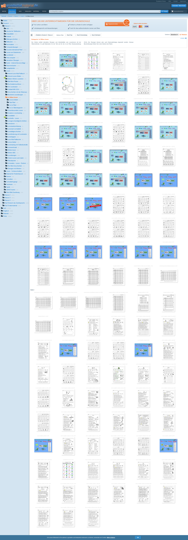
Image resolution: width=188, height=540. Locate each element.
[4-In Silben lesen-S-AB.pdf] (42, 237)
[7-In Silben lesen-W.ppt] (68, 258)
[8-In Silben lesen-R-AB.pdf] (118, 213)
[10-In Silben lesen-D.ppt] (143, 258)
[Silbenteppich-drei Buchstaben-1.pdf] (143, 285)
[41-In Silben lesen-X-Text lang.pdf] (42, 478)
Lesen (22, 16)
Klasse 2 (9, 195)
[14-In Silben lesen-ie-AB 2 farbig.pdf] (118, 383)
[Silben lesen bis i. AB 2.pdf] (143, 165)
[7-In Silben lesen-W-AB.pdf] (93, 237)
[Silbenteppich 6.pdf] (118, 285)
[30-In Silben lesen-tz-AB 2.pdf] (143, 478)
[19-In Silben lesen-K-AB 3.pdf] (143, 407)
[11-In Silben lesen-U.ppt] (68, 356)
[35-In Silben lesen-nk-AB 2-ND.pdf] (168, 502)
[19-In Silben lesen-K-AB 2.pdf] (168, 407)
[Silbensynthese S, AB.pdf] (143, 93)
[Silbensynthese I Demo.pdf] (118, 115)
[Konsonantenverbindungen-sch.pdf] (93, 308)
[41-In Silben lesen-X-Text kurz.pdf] (42, 359)
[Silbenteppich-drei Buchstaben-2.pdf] (118, 311)
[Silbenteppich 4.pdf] (93, 285)
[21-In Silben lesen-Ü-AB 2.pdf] (118, 407)
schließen (182, 38)
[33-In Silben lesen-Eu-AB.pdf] (118, 502)
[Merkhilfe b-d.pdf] (93, 70)
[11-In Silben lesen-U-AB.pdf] (118, 359)
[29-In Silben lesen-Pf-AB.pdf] (118, 335)
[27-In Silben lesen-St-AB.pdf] (143, 431)
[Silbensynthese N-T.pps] (93, 91)
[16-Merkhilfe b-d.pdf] (68, 478)
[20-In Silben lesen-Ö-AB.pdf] (93, 431)
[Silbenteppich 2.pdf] (168, 311)
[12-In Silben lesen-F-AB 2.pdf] (42, 383)
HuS (20, 11)
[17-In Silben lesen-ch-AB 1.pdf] (42, 407)
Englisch (28, 11)
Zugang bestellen (118, 23)
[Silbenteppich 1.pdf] (143, 311)
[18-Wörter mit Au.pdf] (143, 70)
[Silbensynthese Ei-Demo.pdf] (68, 186)
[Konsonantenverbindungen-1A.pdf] (43, 162)
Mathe (4, 11)
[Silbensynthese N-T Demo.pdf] (118, 91)
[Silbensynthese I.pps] (68, 115)
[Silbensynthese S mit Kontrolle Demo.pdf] (43, 115)
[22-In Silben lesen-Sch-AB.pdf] (118, 70)
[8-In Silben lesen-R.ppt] (168, 258)
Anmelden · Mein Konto (178, 5)
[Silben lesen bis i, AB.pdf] (168, 165)
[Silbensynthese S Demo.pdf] (93, 115)
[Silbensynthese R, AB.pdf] (42, 141)
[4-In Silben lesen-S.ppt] (68, 210)
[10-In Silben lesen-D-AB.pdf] (118, 237)
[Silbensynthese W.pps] (93, 186)
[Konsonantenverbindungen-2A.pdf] (168, 282)
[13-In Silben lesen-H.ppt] (43, 452)
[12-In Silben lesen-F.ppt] (143, 356)
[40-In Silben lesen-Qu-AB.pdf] (93, 335)
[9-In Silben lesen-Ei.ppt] (118, 258)
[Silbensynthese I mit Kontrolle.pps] (168, 139)
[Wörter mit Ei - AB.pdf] (42, 285)
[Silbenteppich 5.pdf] (43, 332)
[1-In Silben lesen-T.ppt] (143, 186)
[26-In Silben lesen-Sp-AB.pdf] (143, 335)
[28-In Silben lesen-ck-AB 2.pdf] (68, 454)
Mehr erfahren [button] (111, 537)
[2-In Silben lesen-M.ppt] (43, 210)
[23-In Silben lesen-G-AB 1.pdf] (93, 407)
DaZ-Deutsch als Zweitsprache (17, 203)
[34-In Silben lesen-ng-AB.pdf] (168, 335)
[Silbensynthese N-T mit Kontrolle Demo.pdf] (68, 67)
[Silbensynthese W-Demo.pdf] (118, 186)
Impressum (183, 1)
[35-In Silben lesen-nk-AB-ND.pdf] (118, 478)
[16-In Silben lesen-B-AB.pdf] (68, 407)
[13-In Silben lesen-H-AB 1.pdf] (68, 383)
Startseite (3, 16)
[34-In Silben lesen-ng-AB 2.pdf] (68, 526)
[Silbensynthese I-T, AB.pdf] (68, 165)
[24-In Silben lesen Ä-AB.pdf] (118, 431)
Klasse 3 (9, 197)
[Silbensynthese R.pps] (68, 139)
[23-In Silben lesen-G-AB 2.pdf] (168, 431)
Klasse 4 (9, 200)
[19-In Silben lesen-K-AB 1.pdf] (42, 431)
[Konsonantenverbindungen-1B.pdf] (43, 308)
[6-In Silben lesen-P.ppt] (93, 258)
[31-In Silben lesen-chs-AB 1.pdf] (68, 502)
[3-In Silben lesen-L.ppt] (168, 186)
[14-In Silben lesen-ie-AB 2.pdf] (143, 383)
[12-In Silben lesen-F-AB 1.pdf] (93, 359)
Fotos (44, 11)
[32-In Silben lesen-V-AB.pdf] (168, 478)
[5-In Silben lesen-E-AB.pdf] (68, 237)
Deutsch (12, 11)
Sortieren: (167, 34)
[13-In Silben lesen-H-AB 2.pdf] (93, 383)
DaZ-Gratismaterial (13, 205)
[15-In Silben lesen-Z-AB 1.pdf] (42, 70)
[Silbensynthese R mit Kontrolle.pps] (168, 115)
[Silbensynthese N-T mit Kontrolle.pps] (93, 162)
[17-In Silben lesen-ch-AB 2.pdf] (168, 383)
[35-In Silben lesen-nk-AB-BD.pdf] (93, 478)
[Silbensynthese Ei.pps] (43, 186)
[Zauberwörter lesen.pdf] (68, 335)
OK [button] (138, 537)
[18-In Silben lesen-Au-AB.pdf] (168, 70)
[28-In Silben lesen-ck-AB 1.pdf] (93, 454)
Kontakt (176, 1)
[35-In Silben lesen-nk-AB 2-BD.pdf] (93, 526)
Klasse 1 (16, 16)
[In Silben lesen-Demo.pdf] (93, 210)
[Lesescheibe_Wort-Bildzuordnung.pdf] (68, 93)
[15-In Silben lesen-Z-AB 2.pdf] (42, 93)
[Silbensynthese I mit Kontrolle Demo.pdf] (143, 115)
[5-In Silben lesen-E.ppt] (43, 258)
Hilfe (169, 1)
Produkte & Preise (161, 1)
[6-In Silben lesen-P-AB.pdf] (143, 213)
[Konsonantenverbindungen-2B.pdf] (68, 308)
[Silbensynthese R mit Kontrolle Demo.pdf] (93, 139)
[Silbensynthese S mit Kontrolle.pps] (168, 91)
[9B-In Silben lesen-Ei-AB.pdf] (143, 237)
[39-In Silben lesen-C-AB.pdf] (93, 502)
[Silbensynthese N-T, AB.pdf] (118, 141)
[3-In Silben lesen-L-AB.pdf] (168, 213)
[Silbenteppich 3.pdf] (68, 285)
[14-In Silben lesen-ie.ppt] (168, 452)
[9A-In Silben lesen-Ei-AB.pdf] (168, 237)
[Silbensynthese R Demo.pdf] (143, 139)
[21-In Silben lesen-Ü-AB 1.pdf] (68, 431)
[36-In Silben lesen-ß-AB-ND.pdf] (143, 502)
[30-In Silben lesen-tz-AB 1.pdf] (118, 454)
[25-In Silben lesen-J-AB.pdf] (168, 359)
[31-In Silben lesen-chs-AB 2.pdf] (42, 502)
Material (36, 11)
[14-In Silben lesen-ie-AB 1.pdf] (143, 454)
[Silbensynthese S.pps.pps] (118, 162)
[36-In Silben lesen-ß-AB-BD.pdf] (42, 526)
